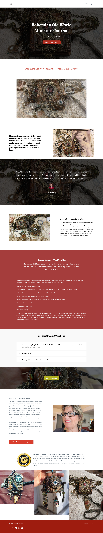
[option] (51, 182)
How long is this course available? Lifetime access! (35, 360)
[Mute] (79, 117)
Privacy (92, 524)
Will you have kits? (26, 353)
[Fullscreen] (85, 117)
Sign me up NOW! (51, 378)
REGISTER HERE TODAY (51, 42)
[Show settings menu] (82, 117)
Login (91, 4)
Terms (86, 524)
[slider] (50, 117)
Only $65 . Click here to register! (21, 442)
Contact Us (85, 4)
